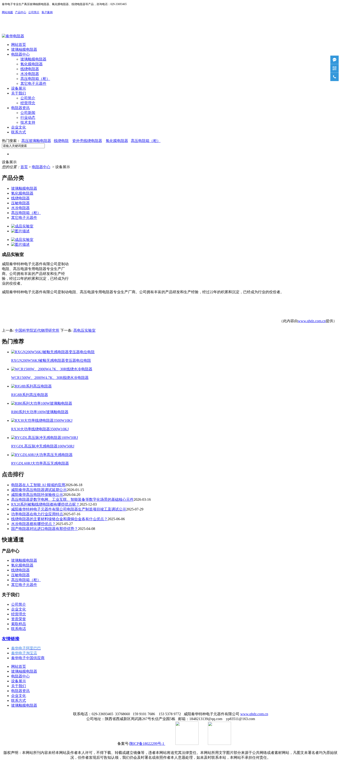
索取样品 (18, 624)
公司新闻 (27, 113)
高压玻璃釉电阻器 (36, 141)
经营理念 (27, 103)
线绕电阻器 (29, 69)
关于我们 (18, 93)
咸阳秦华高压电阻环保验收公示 (37, 495)
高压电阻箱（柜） (35, 79)
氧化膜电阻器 (31, 64)
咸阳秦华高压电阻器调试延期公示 (39, 490)
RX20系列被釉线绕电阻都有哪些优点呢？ (45, 504)
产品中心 (20, 12)
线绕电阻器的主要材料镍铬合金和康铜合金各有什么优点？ (59, 519)
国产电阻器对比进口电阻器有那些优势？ (44, 529)
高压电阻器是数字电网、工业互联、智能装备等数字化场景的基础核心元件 (72, 499)
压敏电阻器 (20, 203)
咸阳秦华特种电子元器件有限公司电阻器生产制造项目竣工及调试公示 (68, 509)
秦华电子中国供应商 (28, 658)
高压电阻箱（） (146, 141)
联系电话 (18, 629)
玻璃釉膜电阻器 (33, 59)
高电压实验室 (84, 330)
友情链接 (10, 638)
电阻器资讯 (20, 108)
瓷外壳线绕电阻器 (87, 141)
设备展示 (18, 88)
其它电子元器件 (33, 83)
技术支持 (27, 122)
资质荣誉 (18, 619)
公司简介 (27, 98)
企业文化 (18, 127)
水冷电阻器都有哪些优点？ (33, 524)
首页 (24, 167)
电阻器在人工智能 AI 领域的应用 (38, 485)
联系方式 (18, 132)
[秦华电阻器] (13, 36)
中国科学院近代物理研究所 (37, 330)
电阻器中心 (20, 54)
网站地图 (7, 12)
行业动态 (27, 118)
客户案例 (47, 12)
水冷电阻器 (29, 74)
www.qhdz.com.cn (312, 321)
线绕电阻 (61, 141)
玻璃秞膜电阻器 (24, 49)
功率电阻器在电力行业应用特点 (37, 514)
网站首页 (18, 45)
